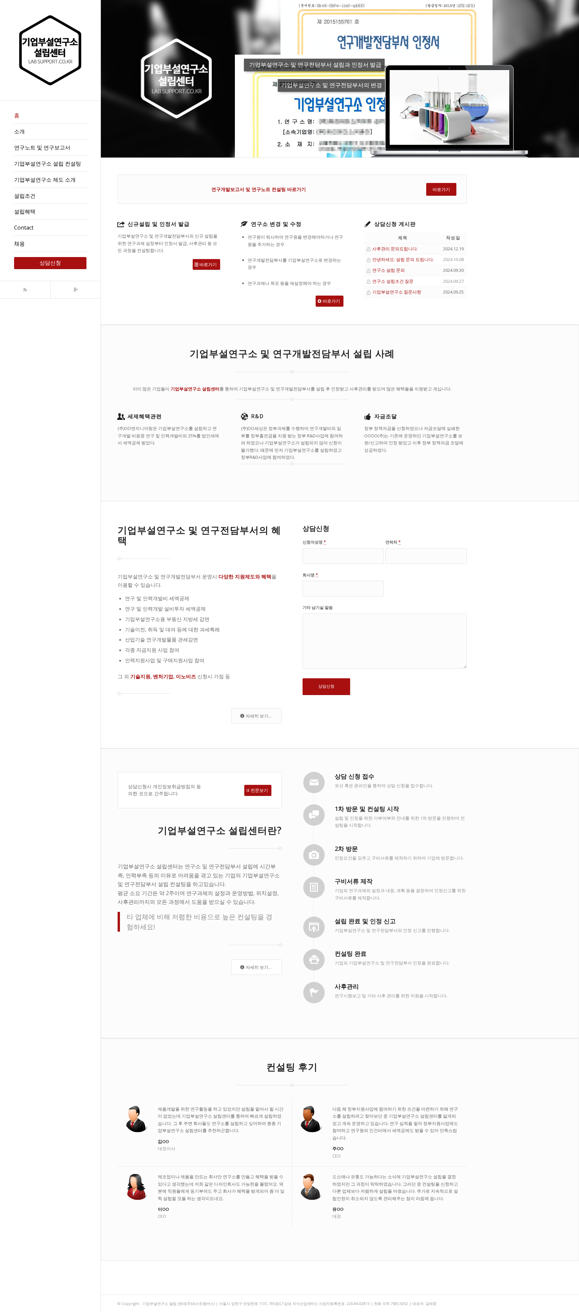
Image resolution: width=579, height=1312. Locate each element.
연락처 (393, 542)
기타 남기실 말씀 (318, 607)
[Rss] (25, 289)
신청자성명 (314, 542)
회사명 (310, 575)
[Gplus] (75, 289)
